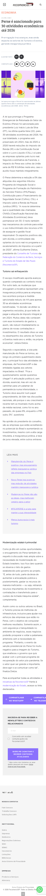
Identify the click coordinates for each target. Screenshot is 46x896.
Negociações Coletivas (11, 840)
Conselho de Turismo (27, 253)
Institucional (4, 4)
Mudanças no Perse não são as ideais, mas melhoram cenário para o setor (24, 498)
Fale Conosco (7, 808)
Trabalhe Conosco (9, 811)
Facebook (22, 64)
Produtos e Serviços (10, 877)
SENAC (4, 847)
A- (22, 57)
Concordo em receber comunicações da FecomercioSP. (21, 738)
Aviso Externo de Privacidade (13, 861)
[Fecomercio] (23, 4)
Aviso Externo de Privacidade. (20, 765)
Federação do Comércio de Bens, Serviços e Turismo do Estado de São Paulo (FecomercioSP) (22, 261)
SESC (4, 844)
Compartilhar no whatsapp (16, 699)
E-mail (16, 64)
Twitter (27, 64)
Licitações (6, 854)
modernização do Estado (14, 685)
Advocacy (6, 880)
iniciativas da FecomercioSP (16, 681)
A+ (16, 57)
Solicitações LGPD (9, 815)
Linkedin (33, 64)
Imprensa (6, 834)
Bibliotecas (6, 858)
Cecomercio (7, 851)
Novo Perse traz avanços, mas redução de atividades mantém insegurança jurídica (24, 483)
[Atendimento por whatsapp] (39, 889)
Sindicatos (6, 837)
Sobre (4, 830)
